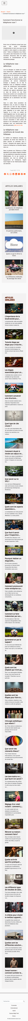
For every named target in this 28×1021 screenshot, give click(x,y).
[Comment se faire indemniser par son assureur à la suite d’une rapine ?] (14, 606)
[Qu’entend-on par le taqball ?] (14, 631)
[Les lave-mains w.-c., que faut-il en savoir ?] (14, 768)
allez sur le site (18, 125)
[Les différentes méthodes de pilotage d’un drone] (14, 267)
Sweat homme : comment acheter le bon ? (13, 972)
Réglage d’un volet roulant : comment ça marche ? (13, 806)
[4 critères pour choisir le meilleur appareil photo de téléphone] (14, 907)
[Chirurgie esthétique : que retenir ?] (14, 713)
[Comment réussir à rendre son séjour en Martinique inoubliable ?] (14, 443)
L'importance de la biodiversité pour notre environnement (13, 318)
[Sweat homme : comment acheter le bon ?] (14, 962)
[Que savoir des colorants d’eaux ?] (14, 740)
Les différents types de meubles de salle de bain (13, 889)
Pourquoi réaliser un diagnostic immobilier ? (13, 560)
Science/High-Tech (14, 1013)
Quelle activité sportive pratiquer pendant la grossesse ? (14, 861)
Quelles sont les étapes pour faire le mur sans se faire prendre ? (13, 698)
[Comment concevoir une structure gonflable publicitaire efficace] (14, 388)
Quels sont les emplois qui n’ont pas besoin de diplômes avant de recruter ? (13, 671)
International (14, 1008)
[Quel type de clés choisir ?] (14, 415)
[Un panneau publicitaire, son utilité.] (14, 221)
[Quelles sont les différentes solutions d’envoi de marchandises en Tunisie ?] (14, 935)
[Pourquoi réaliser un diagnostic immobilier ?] (14, 550)
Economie (14, 1005)
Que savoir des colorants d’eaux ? (12, 749)
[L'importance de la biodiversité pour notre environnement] (14, 308)
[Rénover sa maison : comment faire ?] (14, 824)
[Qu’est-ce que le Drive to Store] (14, 244)
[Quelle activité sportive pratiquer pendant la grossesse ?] (14, 851)
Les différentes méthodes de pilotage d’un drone (14, 277)
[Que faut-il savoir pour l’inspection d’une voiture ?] (14, 524)
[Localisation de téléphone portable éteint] (14, 198)
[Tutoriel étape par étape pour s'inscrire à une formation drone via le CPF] (14, 334)
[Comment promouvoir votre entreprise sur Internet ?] (14, 578)
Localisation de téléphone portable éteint (14, 209)
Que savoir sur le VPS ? (12, 480)
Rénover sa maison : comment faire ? (13, 833)
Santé (14, 1010)
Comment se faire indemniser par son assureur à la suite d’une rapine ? (12, 617)
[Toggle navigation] (4, 3)
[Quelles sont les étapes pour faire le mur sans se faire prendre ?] (14, 687)
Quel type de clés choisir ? (12, 424)
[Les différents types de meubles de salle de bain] (14, 879)
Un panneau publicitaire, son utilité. (14, 232)
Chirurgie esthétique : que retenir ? (13, 722)
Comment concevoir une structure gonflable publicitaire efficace (13, 399)
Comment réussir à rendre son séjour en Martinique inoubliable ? (13, 454)
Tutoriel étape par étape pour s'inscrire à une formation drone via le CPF (14, 345)
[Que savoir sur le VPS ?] (14, 471)
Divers (8, 11)
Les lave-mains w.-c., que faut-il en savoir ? (13, 777)
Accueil (3, 11)
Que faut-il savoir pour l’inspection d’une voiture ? (12, 534)
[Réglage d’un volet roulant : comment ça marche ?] (14, 796)
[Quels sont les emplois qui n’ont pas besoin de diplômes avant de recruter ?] (14, 659)
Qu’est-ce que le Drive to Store (14, 254)
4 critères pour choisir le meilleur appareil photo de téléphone (14, 917)
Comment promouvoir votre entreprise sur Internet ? (14, 588)
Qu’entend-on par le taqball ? (13, 640)
